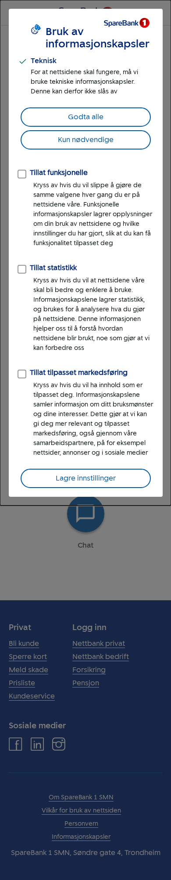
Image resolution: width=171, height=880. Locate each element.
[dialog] (85, 253)
